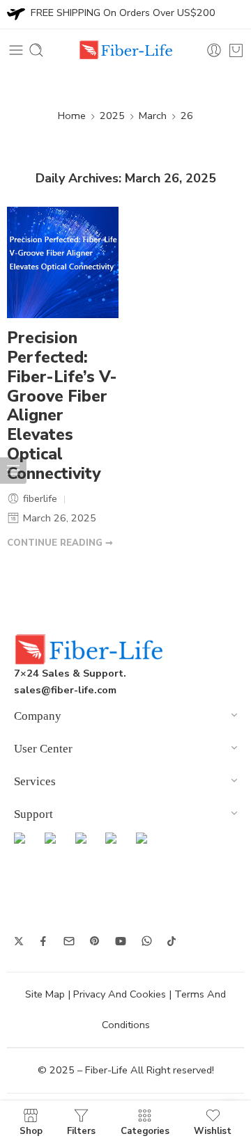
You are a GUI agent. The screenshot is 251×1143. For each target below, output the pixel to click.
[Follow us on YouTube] (120, 941)
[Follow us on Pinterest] (94, 941)
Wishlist (212, 1130)
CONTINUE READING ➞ (60, 543)
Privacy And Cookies (119, 994)
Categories (145, 1130)
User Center (43, 748)
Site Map (45, 994)
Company (37, 716)
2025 (112, 116)
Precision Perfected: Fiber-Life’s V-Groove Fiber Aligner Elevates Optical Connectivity (62, 406)
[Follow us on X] (19, 941)
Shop (31, 1130)
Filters (81, 1130)
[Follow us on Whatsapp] (147, 941)
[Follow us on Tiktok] (171, 941)
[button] (125, 718)
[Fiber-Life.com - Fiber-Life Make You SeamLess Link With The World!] (125, 50)
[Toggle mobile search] (36, 50)
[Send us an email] (69, 941)
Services (35, 781)
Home (72, 116)
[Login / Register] (214, 50)
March (153, 116)
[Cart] (236, 50)
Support (33, 814)
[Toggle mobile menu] (16, 50)
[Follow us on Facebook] (43, 941)
